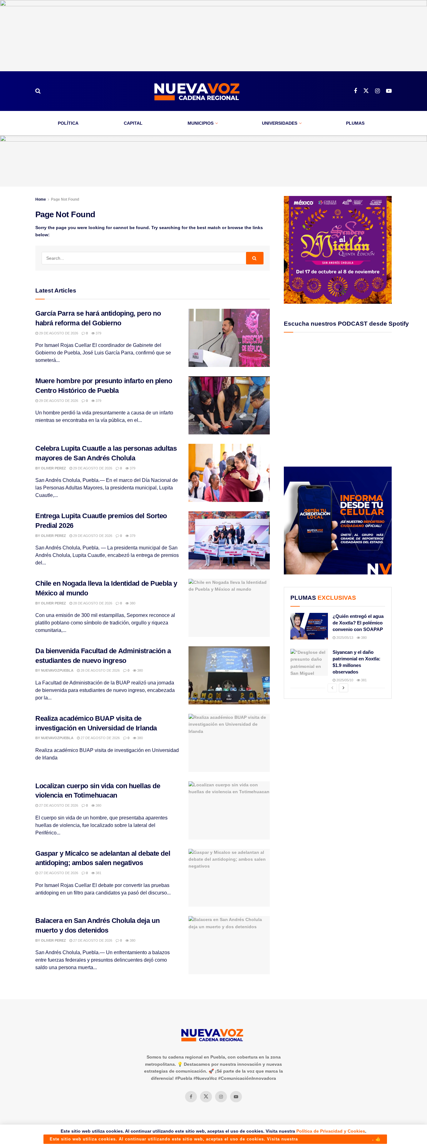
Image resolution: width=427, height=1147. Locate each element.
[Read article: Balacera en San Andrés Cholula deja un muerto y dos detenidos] (229, 945)
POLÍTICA (68, 123)
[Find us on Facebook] (355, 91)
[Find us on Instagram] (377, 91)
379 (98, 333)
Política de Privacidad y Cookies (330, 1131)
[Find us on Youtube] (389, 91)
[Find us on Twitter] (366, 91)
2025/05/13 (344, 637)
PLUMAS (355, 123)
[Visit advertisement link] (213, 35)
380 (132, 603)
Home (40, 199)
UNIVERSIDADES (279, 123)
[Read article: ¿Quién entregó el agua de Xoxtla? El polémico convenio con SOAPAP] (309, 626)
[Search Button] (38, 91)
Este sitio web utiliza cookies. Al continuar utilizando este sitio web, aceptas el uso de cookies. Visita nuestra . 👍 (215, 1139)
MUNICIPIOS (201, 123)
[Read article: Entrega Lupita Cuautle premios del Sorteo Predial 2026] (229, 540)
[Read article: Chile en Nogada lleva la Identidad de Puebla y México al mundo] (229, 608)
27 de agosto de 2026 (100, 738)
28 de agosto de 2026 (92, 603)
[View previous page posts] (332, 688)
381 (98, 873)
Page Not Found (65, 199)
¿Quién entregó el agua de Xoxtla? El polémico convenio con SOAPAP (358, 623)
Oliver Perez (53, 468)
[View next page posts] (343, 688)
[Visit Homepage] (197, 91)
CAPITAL (133, 123)
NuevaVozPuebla (57, 670)
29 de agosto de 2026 (58, 333)
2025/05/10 (344, 680)
